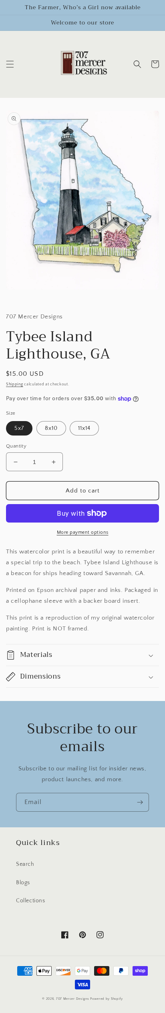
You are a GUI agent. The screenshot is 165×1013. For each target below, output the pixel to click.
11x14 (84, 428)
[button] (10, 64)
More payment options (83, 532)
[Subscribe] (140, 802)
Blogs (23, 882)
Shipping (14, 384)
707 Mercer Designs (72, 999)
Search (25, 864)
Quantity (16, 446)
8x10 (51, 428)
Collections (30, 901)
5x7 (19, 428)
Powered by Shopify (106, 999)
